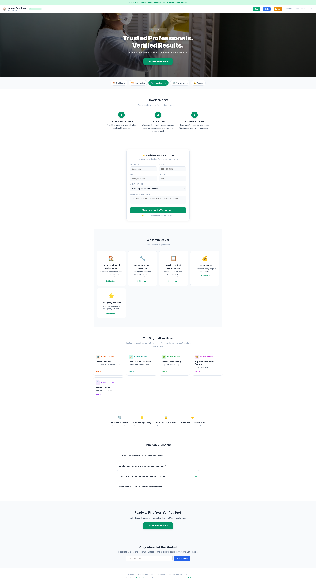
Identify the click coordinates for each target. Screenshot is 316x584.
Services (289, 8)
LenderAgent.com (17, 8)
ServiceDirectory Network (150, 2)
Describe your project (140, 194)
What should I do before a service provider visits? (142, 466)
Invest (277, 9)
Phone (162, 165)
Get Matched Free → (158, 61)
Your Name (135, 165)
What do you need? (139, 184)
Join (256, 9)
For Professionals (180, 574)
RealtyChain (189, 578)
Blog (303, 8)
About (296, 8)
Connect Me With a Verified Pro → (158, 210)
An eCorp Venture (14, 10)
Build (267, 9)
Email (132, 174)
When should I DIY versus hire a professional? (140, 486)
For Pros (310, 8)
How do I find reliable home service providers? (141, 456)
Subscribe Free (182, 558)
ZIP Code (162, 174)
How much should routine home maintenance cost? (143, 476)
